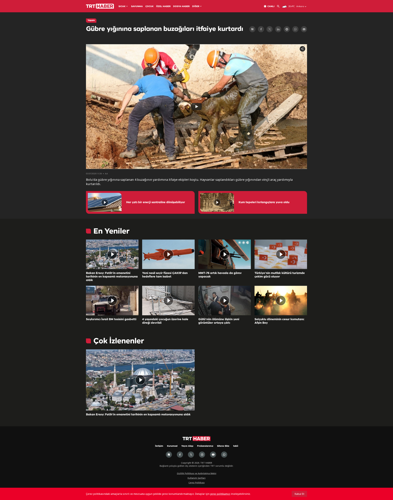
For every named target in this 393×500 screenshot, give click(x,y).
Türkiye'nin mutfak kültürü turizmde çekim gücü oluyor (280, 275)
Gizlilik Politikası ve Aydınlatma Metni (196, 473)
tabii (235, 446)
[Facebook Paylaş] (261, 29)
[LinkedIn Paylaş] (278, 29)
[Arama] (279, 6)
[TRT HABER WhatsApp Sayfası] (224, 454)
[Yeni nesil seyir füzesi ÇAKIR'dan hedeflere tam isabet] (168, 254)
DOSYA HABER (181, 6)
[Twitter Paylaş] (270, 29)
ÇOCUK (149, 6)
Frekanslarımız (205, 446)
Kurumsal (172, 446)
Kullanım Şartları (197, 478)
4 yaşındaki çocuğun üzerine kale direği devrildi (165, 321)
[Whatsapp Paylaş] (295, 29)
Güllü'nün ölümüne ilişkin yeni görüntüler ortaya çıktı (218, 321)
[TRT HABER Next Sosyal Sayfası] (169, 454)
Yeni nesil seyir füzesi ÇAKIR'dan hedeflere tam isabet (165, 275)
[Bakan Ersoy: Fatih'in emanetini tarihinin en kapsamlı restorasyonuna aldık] (112, 254)
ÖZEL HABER (163, 6)
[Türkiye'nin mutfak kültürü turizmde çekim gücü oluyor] (281, 254)
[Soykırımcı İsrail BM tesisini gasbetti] (112, 300)
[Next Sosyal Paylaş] (252, 29)
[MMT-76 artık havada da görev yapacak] (224, 254)
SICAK (122, 6)
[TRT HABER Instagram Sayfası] (202, 454)
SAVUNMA (137, 6)
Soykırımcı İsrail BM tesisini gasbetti (111, 319)
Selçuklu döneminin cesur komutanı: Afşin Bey (279, 321)
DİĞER (195, 6)
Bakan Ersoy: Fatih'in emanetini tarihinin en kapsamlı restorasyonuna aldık (112, 277)
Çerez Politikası (197, 482)
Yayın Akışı (187, 446)
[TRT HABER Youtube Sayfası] (213, 454)
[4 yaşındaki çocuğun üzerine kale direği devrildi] (168, 300)
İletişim (159, 446)
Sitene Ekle (223, 446)
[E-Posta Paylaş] (304, 29)
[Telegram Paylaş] (287, 29)
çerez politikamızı (220, 494)
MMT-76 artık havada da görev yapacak (220, 275)
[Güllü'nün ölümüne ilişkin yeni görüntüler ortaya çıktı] (224, 300)
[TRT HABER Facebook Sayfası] (180, 454)
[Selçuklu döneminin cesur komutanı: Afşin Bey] (281, 300)
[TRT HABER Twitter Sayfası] (191, 454)
